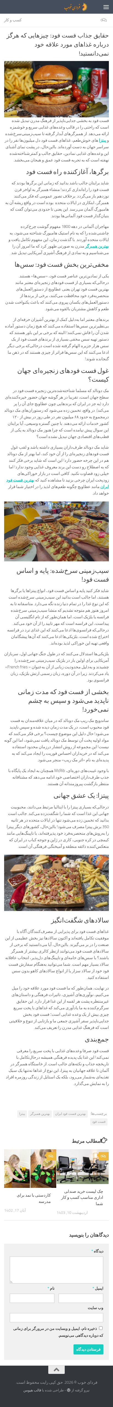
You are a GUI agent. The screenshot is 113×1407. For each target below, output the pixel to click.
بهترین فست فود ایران (70, 1114)
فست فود (99, 1122)
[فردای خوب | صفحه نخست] (63, 6)
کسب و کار (13, 20)
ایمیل (97, 1288)
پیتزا (22, 1114)
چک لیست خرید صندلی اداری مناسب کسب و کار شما (82, 1197)
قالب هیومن (32, 1390)
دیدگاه (97, 1251)
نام (51, 1288)
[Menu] (106, 7)
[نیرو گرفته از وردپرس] (68, 1390)
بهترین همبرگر (40, 1114)
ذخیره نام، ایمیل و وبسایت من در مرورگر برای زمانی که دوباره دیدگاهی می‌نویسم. (58, 1332)
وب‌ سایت (95, 1308)
